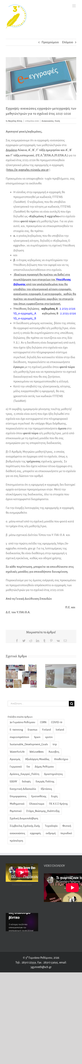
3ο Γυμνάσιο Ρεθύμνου (22, 722)
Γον (28, 766)
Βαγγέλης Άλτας (15, 121)
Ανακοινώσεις (48, 121)
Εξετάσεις (46, 788)
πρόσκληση (16, 840)
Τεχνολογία (51, 825)
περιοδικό (66, 833)
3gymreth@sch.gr (41, 967)
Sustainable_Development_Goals (29, 744)
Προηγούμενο (50, 42)
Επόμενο (67, 42)
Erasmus (32, 729)
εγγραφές (35, 833)
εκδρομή (51, 833)
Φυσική (66, 825)
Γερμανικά (16, 766)
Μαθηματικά (17, 803)
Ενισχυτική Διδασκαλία (23, 788)
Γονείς (57, 121)
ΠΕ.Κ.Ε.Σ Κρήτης (58, 803)
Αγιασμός (15, 759)
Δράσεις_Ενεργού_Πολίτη (24, 774)
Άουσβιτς (53, 751)
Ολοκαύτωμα (36, 803)
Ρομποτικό (16, 811)
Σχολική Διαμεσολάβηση (24, 818)
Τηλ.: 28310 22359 (25, 962)
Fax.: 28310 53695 (47, 962)
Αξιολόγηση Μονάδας (37, 759)
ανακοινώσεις (17, 833)
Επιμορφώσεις (18, 796)
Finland (46, 729)
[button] (8, 676)
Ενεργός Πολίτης (45, 781)
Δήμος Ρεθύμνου (44, 766)
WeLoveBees (36, 751)
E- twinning (16, 729)
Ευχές (54, 796)
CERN (43, 722)
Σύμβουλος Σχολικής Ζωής (25, 825)
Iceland (60, 729)
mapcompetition (19, 737)
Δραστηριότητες (53, 774)
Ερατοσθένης (38, 796)
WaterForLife (17, 751)
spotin (49, 737)
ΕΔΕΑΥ (13, 781)
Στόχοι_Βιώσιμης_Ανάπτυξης (43, 811)
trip (55, 744)
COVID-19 (56, 722)
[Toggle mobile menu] (74, 6)
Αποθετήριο (61, 759)
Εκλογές (26, 781)
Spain (37, 737)
